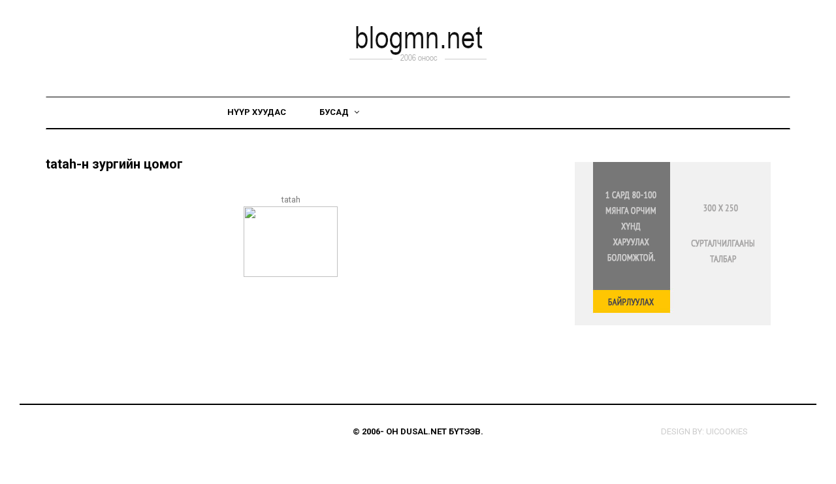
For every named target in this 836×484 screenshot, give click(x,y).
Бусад (335, 112)
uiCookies (727, 431)
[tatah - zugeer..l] (291, 241)
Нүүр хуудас (256, 112)
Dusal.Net (423, 431)
